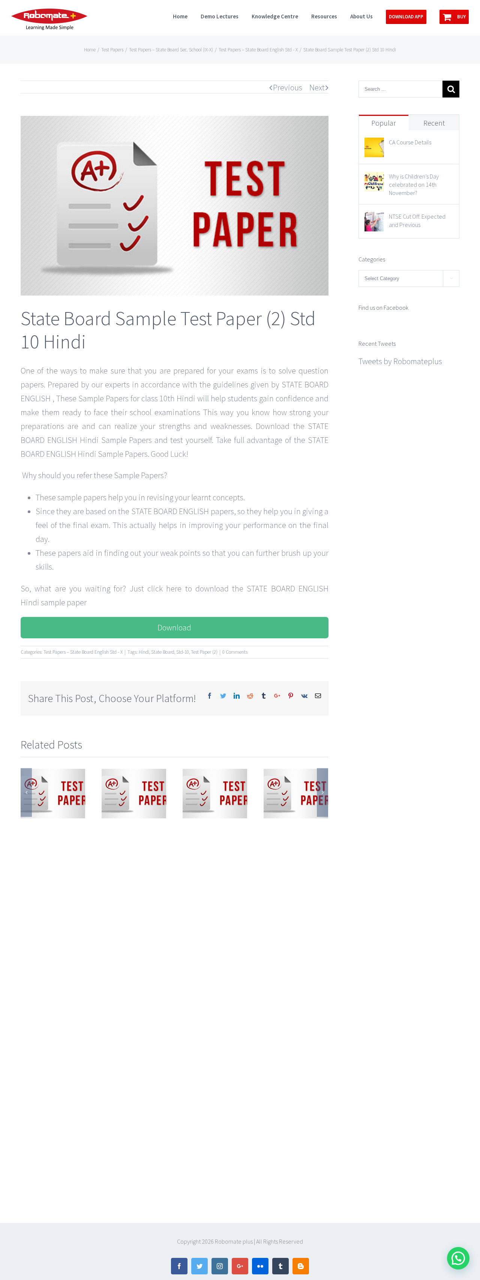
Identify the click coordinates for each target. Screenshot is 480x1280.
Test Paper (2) (204, 652)
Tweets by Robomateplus (400, 361)
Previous (287, 87)
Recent (434, 123)
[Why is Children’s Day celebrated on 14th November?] (374, 178)
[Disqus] (174, 914)
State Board (162, 652)
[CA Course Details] (374, 144)
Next (317, 87)
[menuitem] (187, 16)
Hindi (144, 652)
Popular (383, 123)
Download (174, 627)
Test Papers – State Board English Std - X (83, 652)
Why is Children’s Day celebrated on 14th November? (414, 185)
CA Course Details (410, 142)
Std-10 (182, 652)
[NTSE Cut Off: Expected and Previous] (374, 218)
